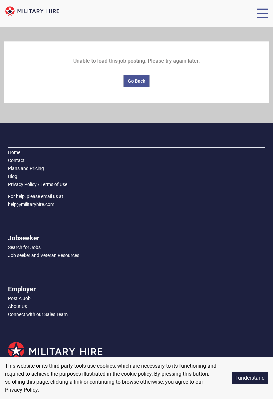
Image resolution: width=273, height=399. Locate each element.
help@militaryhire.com (31, 204)
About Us (17, 306)
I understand (250, 378)
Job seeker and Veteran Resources (43, 255)
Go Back (136, 81)
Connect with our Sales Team (38, 314)
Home (14, 152)
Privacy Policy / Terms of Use (37, 184)
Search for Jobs (24, 247)
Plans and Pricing (26, 168)
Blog (12, 176)
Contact (16, 160)
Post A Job (19, 298)
